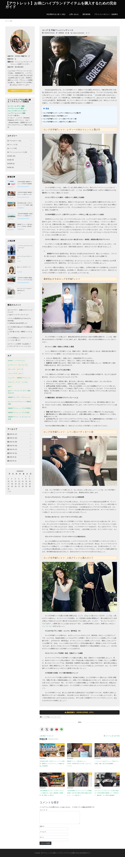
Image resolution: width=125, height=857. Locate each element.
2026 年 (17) (13, 434)
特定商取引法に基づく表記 (56, 14)
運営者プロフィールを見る (20, 90)
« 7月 (9, 491)
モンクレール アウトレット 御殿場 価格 (19, 403)
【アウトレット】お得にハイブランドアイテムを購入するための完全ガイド (61, 5)
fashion (10, 360)
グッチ (18, 382)
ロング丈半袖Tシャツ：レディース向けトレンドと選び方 (62, 113)
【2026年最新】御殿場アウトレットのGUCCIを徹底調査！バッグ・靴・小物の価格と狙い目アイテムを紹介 (25, 185)
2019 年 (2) (12, 461)
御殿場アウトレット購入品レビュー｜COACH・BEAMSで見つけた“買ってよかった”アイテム (79, 764)
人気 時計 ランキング (47, 736)
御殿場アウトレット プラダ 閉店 (18, 412)
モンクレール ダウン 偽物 (16, 106)
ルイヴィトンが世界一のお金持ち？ (19, 344)
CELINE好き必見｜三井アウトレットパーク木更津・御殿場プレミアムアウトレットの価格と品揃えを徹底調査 (52, 764)
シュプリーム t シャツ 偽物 (16, 113)
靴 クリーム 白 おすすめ (112, 736)
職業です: (11, 62)
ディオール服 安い (14, 115)
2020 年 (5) (12, 457)
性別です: (11, 59)
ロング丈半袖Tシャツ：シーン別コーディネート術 (59, 119)
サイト (42, 837)
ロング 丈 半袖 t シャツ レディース (51, 717)
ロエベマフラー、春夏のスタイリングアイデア (20, 311)
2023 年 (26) (13, 445)
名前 (42, 826)
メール (43, 832)
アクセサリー (60, 744)
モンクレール (23, 365)
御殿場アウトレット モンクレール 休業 (19, 418)
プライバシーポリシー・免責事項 (106, 14)
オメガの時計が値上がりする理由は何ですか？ (20, 328)
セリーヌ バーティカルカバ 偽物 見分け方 (24, 289)
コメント (43, 810)
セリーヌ (20, 369)
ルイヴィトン (12, 365)
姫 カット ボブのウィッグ (24, 267)
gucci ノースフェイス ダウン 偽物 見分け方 (19, 392)
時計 (12, 156)
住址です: (11, 67)
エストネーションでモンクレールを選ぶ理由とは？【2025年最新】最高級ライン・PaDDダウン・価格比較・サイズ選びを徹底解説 (107, 793)
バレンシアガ (12, 373)
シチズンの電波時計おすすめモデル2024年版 (19, 320)
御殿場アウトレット (23, 378)
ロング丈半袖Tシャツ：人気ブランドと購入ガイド (59, 122)
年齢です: (24, 56)
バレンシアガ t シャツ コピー (17, 111)
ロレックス (11, 369)
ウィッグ (13, 144)
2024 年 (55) (13, 442)
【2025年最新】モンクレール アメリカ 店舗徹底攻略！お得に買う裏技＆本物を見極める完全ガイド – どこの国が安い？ (79, 793)
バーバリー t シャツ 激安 (16, 108)
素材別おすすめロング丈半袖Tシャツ (55, 116)
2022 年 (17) (13, 449)
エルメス (11, 382)
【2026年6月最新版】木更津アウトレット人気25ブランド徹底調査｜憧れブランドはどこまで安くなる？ (25, 217)
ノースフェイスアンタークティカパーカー (25, 246)
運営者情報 (86, 14)
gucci (10, 386)
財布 (11, 163)
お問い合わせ (74, 14)
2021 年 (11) (13, 453)
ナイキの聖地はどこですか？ (17, 338)
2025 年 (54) (13, 438)
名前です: (11, 56)
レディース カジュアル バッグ (24, 257)
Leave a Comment (78, 33)
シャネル (25, 382)
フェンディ (11, 378)
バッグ (13, 148)
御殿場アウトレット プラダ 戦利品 (19, 408)
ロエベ (21, 373)
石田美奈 (61, 33)
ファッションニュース (18, 152)
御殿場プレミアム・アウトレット (19, 397)
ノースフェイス (19, 360)
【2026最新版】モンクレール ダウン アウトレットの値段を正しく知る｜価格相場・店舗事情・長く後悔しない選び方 (52, 793)
